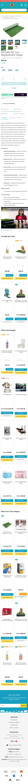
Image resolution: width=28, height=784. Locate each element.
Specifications (12, 117)
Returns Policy (14, 725)
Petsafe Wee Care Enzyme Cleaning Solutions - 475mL (7, 663)
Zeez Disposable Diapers (21, 394)
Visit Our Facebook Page (15, 745)
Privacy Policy (14, 720)
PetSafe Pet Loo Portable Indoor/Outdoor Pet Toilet (21, 301)
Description (4, 117)
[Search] (25, 10)
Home (3, 16)
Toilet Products (6, 17)
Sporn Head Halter (7, 394)
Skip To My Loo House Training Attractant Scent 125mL (21, 663)
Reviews (19, 117)
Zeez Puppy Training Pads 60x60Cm (21, 532)
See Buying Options (21, 318)
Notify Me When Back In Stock (21, 597)
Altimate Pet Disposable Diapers (21, 482)
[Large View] (3, 42)
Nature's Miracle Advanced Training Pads (7, 620)
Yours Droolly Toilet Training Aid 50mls (7, 257)
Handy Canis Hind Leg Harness (21, 439)
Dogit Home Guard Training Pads (7, 576)
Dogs (7, 16)
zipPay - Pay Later (14, 727)
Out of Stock (23, 594)
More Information (7, 321)
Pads (12, 17)
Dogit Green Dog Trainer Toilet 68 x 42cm (21, 257)
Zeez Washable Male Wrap (7, 439)
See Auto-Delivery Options (7, 278)
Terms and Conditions (14, 722)
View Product (21, 369)
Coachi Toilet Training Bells (7, 301)
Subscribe (23, 705)
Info (4, 98)
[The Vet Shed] (12, 5)
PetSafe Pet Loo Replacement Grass (10, 18)
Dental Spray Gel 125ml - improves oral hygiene (7, 351)
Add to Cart (9, 275)
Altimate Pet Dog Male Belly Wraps (7, 482)
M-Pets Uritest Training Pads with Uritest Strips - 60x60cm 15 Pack (21, 576)
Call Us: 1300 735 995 (22, 0)
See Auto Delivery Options (21, 372)
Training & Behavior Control (15, 16)
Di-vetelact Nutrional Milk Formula (21, 351)
